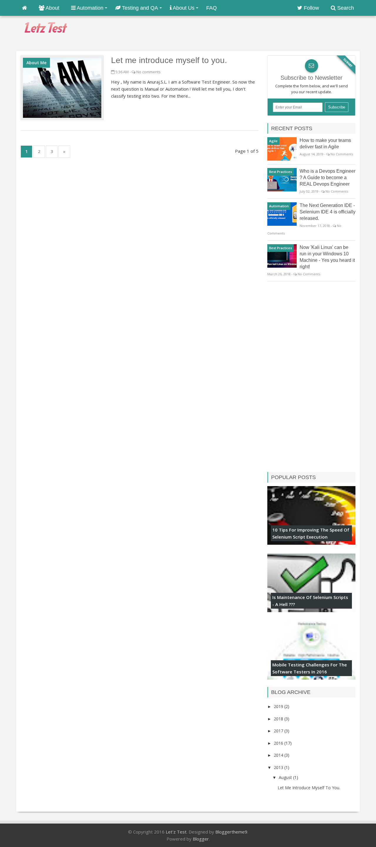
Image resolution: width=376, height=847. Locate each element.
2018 (279, 719)
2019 (279, 706)
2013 (279, 767)
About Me (36, 62)
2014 (279, 755)
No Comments (341, 154)
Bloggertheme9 (231, 832)
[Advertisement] (253, 32)
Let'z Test (176, 832)
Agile (273, 141)
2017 (279, 731)
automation (279, 206)
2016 (279, 743)
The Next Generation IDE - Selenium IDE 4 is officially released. (327, 212)
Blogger (201, 839)
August (286, 777)
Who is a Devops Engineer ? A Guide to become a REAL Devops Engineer (327, 177)
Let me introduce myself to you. (169, 60)
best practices (280, 171)
